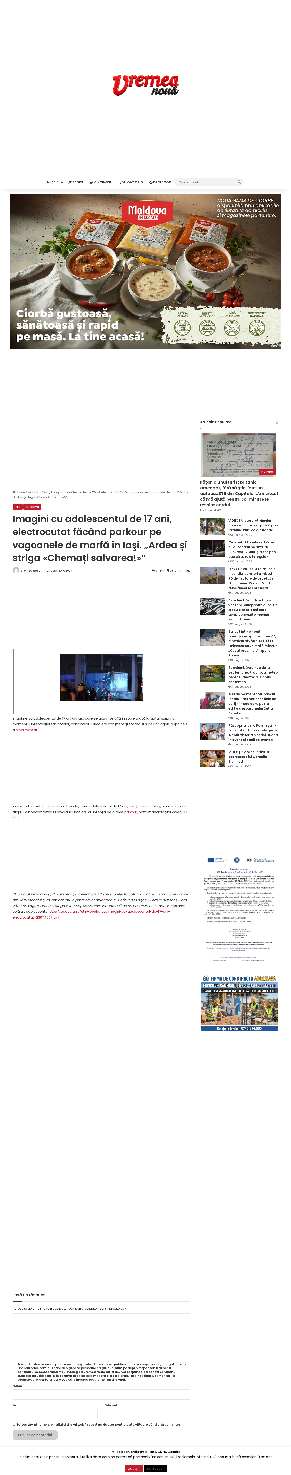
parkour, (131, 812)
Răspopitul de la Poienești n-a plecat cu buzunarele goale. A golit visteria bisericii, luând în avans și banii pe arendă (253, 732)
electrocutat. (26, 730)
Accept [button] (134, 1468)
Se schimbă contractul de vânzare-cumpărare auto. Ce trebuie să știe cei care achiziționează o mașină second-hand (253, 610)
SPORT (77, 182)
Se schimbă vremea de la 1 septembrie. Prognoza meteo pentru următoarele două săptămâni (253, 674)
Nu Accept (155, 1468)
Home (20, 492)
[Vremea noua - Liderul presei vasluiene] (145, 85)
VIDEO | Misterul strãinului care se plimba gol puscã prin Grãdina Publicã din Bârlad (253, 525)
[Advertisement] (145, 32)
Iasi (45, 492)
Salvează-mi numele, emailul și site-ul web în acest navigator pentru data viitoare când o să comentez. (98, 1424)
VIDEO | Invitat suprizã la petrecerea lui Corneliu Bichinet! (248, 757)
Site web (111, 1405)
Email (17, 1405)
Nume (17, 1386)
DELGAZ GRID (132, 182)
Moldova (34, 492)
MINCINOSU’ (103, 182)
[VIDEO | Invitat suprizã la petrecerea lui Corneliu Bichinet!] (212, 758)
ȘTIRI (55, 182)
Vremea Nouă (30, 571)
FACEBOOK (162, 182)
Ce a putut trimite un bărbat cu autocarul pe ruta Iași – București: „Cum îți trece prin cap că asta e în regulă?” (252, 549)
